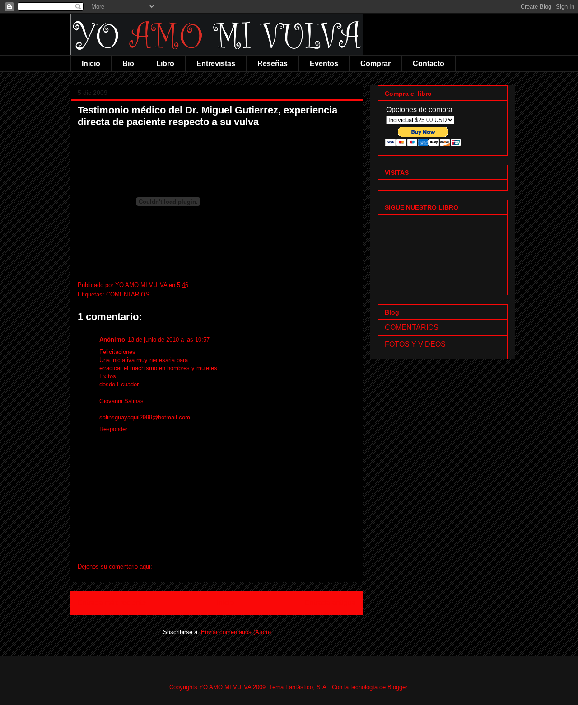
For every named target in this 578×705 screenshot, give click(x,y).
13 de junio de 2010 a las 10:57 (169, 339)
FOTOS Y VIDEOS (415, 344)
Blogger (397, 687)
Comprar (375, 63)
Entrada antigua (330, 602)
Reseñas (272, 63)
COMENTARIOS (127, 294)
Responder (113, 429)
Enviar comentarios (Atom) (236, 632)
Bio (128, 63)
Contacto (428, 63)
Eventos (324, 63)
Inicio (91, 63)
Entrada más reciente (112, 602)
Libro (165, 63)
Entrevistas (215, 63)
